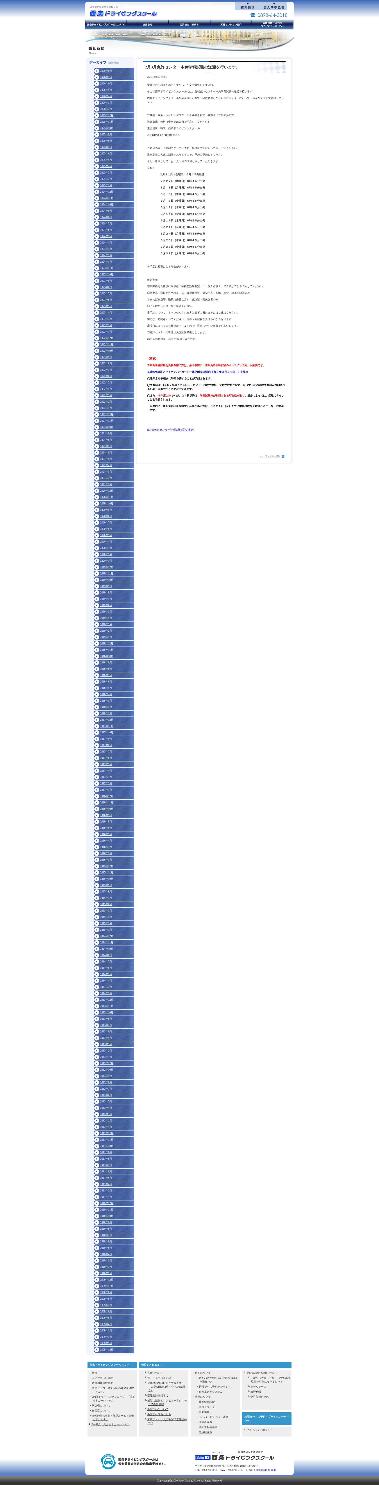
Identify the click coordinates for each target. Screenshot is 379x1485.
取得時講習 (205, 1432)
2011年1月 (106, 1196)
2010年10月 (106, 1216)
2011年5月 (106, 1177)
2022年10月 (106, 350)
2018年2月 (106, 707)
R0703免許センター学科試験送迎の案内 (170, 429)
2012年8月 (106, 1082)
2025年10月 (106, 128)
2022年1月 (106, 408)
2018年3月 (106, 700)
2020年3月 (106, 548)
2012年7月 (106, 1088)
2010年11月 (106, 1209)
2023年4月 (106, 312)
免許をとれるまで (151, 1364)
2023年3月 (106, 319)
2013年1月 (106, 1057)
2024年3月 (106, 249)
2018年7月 (106, 675)
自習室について (101, 1410)
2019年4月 (106, 618)
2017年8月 (106, 745)
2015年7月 (106, 897)
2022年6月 (106, 376)
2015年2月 (106, 923)
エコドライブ (207, 1406)
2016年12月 (106, 796)
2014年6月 (106, 967)
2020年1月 (106, 560)
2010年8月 (106, 1228)
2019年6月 (106, 605)
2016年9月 (106, 815)
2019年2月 (106, 630)
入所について (155, 1372)
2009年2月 (106, 1336)
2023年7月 (106, 293)
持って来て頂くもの (159, 1377)
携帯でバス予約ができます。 (216, 1386)
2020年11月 (106, 497)
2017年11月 (106, 726)
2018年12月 (106, 643)
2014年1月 (106, 993)
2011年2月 (106, 1190)
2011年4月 (106, 1184)
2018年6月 (106, 681)
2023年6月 (106, 299)
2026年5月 (106, 89)
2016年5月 (106, 834)
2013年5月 (106, 1037)
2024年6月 (106, 229)
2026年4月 (106, 96)
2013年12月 (106, 999)
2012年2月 (106, 1120)
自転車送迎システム (211, 1391)
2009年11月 (106, 1286)
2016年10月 (106, 808)
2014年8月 (106, 955)
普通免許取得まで (157, 1395)
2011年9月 (106, 1152)
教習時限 (255, 1391)
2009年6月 (106, 1311)
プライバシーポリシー (260, 1429)
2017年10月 (106, 732)
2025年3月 (106, 172)
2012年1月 (106, 1127)
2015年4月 (106, 917)
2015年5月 (106, 910)
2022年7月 (106, 369)
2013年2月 (106, 1050)
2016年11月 (106, 802)
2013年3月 (106, 1044)
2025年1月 (106, 185)
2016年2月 (106, 853)
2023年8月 (106, 287)
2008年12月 (106, 1349)
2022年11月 (106, 344)
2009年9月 (106, 1292)
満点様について (101, 1405)
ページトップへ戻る (270, 456)
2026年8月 (106, 70)
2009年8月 (106, 1298)
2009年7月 (106, 1305)
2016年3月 (106, 847)
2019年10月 (106, 579)
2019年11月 (106, 573)
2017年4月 (106, 770)
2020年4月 (106, 541)
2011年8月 (106, 1158)
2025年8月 (106, 140)
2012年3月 (106, 1114)
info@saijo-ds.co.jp (266, 1469)
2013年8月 (106, 1018)
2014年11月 (106, 942)
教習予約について (157, 1409)
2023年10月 (106, 274)
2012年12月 (106, 1063)
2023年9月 (106, 280)
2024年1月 (106, 261)
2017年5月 (106, 764)
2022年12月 (106, 338)
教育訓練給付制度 (102, 1383)
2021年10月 (106, 427)
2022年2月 (106, 401)
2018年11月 (106, 649)
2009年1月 (106, 1343)
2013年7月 (106, 1025)
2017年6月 (106, 758)
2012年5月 (106, 1101)
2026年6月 (106, 83)
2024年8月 (106, 217)
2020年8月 (106, 516)
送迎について (203, 1372)
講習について (203, 1396)
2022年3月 (106, 395)
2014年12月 (106, 936)
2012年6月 (106, 1095)
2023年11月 (106, 268)
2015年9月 (106, 885)
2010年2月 (106, 1266)
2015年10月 (106, 878)
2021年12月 (106, 414)
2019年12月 (106, 567)
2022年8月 (106, 363)
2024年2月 (106, 255)
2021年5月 (106, 458)
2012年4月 (106, 1107)
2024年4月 (106, 242)
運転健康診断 (207, 1401)
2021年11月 (106, 420)
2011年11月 (106, 1139)
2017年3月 (106, 777)
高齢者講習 (205, 1422)
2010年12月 (106, 1203)
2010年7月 (106, 1235)
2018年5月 (106, 688)
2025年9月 (106, 134)
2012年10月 (106, 1069)
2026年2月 (106, 109)
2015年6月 (106, 904)
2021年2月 (106, 478)
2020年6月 (106, 528)
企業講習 (204, 1411)
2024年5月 (106, 236)
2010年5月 (106, 1247)
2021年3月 (106, 471)
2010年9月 (106, 1222)
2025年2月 (106, 179)
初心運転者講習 (208, 1427)
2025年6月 (106, 153)
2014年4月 (106, 980)
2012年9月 (106, 1076)
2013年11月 (106, 1006)
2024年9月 (106, 210)
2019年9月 (106, 586)
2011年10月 (106, 1146)
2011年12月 (106, 1133)
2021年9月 (106, 433)
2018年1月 (106, 713)
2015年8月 (106, 891)
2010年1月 (106, 1273)
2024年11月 (106, 198)
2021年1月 (106, 484)
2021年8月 (106, 439)
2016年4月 (106, 840)
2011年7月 (106, 1165)
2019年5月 (106, 611)
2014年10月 (106, 948)
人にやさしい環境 (102, 1377)
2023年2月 (106, 325)
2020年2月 (106, 554)
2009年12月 (106, 1279)
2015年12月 (106, 866)
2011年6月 (106, 1171)
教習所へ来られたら (159, 1414)
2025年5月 (106, 159)
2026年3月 (106, 102)
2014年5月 (106, 974)
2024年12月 (106, 191)
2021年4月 (106, 465)
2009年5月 (106, 1317)
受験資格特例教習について (262, 1372)
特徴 (94, 1372)
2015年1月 (106, 929)
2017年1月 (106, 789)
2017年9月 (106, 738)
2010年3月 (106, 1260)
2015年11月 (106, 872)
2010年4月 (106, 1254)
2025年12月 (106, 115)
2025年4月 (106, 166)
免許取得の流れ (259, 1396)
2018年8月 (106, 668)
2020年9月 (106, 509)
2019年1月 (106, 637)
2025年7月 (106, 147)
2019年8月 (106, 592)
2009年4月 (106, 1324)
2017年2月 (106, 783)
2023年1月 (106, 331)
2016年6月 (106, 827)
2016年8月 (106, 821)
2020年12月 (106, 490)
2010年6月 (106, 1241)
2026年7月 (106, 77)
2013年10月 (106, 1012)
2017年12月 (106, 719)
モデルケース (258, 1386)
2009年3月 (106, 1330)
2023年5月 (106, 306)
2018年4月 (106, 694)
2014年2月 (106, 987)
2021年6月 (106, 452)
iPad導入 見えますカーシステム (110, 1424)
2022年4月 (106, 389)
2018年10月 (106, 656)
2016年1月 (106, 859)
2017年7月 (106, 751)
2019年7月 (106, 598)
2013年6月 (106, 1031)
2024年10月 (106, 204)
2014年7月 (106, 961)
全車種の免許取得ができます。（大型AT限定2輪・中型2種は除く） (166, 1386)
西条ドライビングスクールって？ (109, 1364)
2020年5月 (106, 535)
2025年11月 (106, 121)
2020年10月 (106, 503)
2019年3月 (106, 624)
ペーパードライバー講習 (213, 1417)
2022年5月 (106, 382)
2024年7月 (106, 223)
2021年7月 (106, 446)
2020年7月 (106, 522)
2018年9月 (106, 662)
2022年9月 (106, 357)
